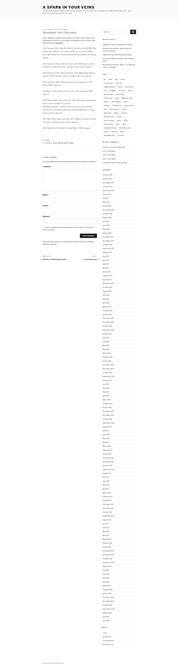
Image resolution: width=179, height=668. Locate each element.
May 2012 (106, 485)
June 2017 (106, 260)
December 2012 (108, 458)
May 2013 (106, 438)
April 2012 (106, 489)
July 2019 (106, 198)
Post (48, 140)
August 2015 (107, 334)
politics (116, 113)
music (125, 102)
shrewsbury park (124, 128)
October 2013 (107, 419)
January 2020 (107, 179)
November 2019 (108, 183)
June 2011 (106, 527)
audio (110, 79)
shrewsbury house (110, 128)
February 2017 (107, 276)
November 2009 (108, 601)
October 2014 (107, 372)
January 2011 (107, 547)
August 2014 (107, 380)
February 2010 (107, 589)
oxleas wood (117, 105)
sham (117, 124)
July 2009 (106, 617)
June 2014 (106, 388)
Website (46, 216)
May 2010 (106, 578)
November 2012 (108, 462)
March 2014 (107, 400)
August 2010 (107, 566)
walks (122, 131)
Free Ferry (121, 90)
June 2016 (106, 295)
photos (124, 109)
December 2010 (108, 551)
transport (114, 131)
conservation (108, 83)
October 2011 (107, 512)
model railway (116, 102)
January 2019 (107, 206)
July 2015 (106, 338)
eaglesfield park (109, 87)
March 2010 (107, 586)
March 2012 (107, 493)
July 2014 (106, 384)
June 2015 (106, 341)
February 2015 (107, 357)
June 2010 (106, 574)
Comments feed (108, 640)
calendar (59, 43)
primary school (109, 117)
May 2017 (106, 264)
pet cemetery (114, 109)
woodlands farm (65, 143)
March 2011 (106, 539)
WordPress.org (108, 644)
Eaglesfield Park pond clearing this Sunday (117, 55)
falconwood (129, 87)
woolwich (120, 135)
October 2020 (107, 175)
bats (116, 79)
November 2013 (108, 415)
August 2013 (107, 427)
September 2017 (108, 248)
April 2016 (106, 303)
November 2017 (108, 241)
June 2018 (106, 225)
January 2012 (107, 500)
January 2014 (107, 407)
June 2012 (106, 481)
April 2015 (106, 349)
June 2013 (106, 434)
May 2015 (106, 345)
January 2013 (107, 454)
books (123, 79)
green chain (120, 94)
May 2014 (106, 392)
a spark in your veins (68, 7)
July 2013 (106, 431)
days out (119, 83)
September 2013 (108, 423)
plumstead (107, 113)
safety (119, 120)
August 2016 (107, 291)
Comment (47, 167)
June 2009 (106, 620)
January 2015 (107, 361)
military (106, 102)
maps (117, 98)
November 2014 (108, 369)
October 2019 (107, 186)
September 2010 (108, 562)
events (49, 143)
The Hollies (111, 151)
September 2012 (108, 469)
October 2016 (107, 287)
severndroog (108, 124)
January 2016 (107, 314)
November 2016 (108, 283)
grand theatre (108, 94)
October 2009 (108, 605)
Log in (105, 633)
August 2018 (107, 217)
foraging (113, 90)
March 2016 (107, 307)
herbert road (108, 98)
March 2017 (107, 272)
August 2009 (107, 613)
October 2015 (107, 326)
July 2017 (106, 256)
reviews (119, 117)
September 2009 (109, 609)
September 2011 (108, 516)
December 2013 (108, 411)
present (124, 113)
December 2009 (108, 597)
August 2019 (107, 194)
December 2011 (108, 504)
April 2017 (106, 268)
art (105, 79)
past (105, 109)
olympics (107, 105)
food (105, 90)
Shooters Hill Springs (118, 147)
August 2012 (107, 473)
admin (64, 29)
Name (46, 195)
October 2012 (107, 465)
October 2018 (107, 214)
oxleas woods (129, 105)
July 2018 (106, 221)
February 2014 (107, 403)
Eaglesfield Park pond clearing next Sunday (117, 45)
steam (106, 131)
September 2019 (108, 190)
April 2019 (106, 202)
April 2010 (106, 582)
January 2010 (107, 593)
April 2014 (106, 396)
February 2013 (107, 450)
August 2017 (107, 252)
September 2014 (108, 376)
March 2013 (107, 446)
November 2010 (108, 555)
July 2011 (105, 524)
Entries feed (107, 637)
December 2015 (108, 318)
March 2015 (107, 353)
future (130, 90)
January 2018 (107, 233)
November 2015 (108, 322)
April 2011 (106, 535)
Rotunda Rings (122, 163)
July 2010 (106, 570)
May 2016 (106, 299)
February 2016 (107, 310)
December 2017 (108, 237)
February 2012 (107, 496)
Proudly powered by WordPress (53, 663)
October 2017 (107, 245)
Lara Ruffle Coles (109, 163)
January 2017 (107, 279)
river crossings (109, 120)
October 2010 (107, 558)
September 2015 (108, 330)
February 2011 (107, 543)
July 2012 (106, 477)
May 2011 (106, 531)
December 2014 (108, 365)
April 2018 (106, 229)
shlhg (124, 124)
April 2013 (106, 442)
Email (46, 206)
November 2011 (108, 508)
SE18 (55, 143)
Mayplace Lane (127, 98)
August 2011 (107, 520)
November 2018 (108, 210)
